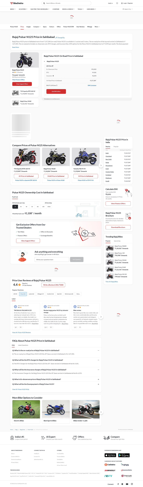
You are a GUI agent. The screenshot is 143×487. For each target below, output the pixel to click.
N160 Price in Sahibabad (56, 176)
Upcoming (117, 241)
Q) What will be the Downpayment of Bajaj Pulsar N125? (33, 384)
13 (46, 327)
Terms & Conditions (16, 459)
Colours (51, 27)
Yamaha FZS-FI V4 (79, 169)
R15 (46, 473)
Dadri (107, 168)
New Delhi (108, 159)
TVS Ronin (58, 473)
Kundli (107, 181)
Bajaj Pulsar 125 (120, 253)
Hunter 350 (13, 473)
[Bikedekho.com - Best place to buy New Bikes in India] (16, 3)
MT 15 (33, 473)
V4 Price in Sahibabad (85, 176)
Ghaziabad (109, 156)
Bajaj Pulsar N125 (18, 70)
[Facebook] (118, 484)
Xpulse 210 (65, 473)
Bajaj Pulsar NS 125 (121, 274)
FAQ (13, 345)
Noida (107, 162)
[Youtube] (127, 484)
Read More (15, 47)
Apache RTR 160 (14, 476)
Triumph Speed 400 (83, 473)
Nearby (108, 146)
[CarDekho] (110, 464)
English (110, 3)
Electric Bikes (19, 421)
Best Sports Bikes (50, 421)
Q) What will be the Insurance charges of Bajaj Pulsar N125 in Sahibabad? (39, 370)
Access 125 (51, 473)
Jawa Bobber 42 (50, 476)
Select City (127, 9)
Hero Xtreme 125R (94, 473)
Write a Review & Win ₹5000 (53, 285)
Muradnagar (109, 165)
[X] (122, 484)
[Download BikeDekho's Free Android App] (124, 455)
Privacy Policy (14, 462)
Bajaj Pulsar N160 (25, 101)
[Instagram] (132, 484)
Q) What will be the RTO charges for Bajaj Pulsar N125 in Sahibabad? (37, 360)
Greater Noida (110, 172)
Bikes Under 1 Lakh (80, 421)
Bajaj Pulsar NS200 (120, 246)
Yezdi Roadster (73, 473)
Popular (116, 146)
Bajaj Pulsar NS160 (120, 260)
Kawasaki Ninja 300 (40, 476)
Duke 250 (31, 476)
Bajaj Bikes (114, 281)
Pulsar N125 (14, 27)
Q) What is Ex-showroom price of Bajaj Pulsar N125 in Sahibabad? (36, 379)
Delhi (107, 153)
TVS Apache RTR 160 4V (27, 91)
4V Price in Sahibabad (26, 176)
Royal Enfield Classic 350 (24, 473)
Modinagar (109, 178)
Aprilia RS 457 (23, 476)
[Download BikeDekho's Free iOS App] (110, 455)
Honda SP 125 (39, 473)
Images (28, 27)
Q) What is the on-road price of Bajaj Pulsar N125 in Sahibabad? (35, 350)
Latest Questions (23, 345)
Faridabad (108, 175)
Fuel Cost (15, 197)
